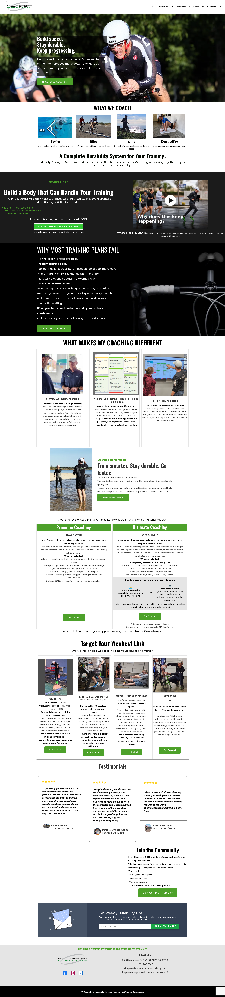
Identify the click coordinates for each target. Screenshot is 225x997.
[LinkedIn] (81, 974)
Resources (194, 6)
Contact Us (215, 6)
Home (154, 6)
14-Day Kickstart (179, 6)
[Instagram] (73, 974)
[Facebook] (65, 974)
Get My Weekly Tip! (165, 927)
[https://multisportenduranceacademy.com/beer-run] (82, 872)
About (205, 6)
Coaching (163, 6)
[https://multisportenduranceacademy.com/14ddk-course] (170, 204)
